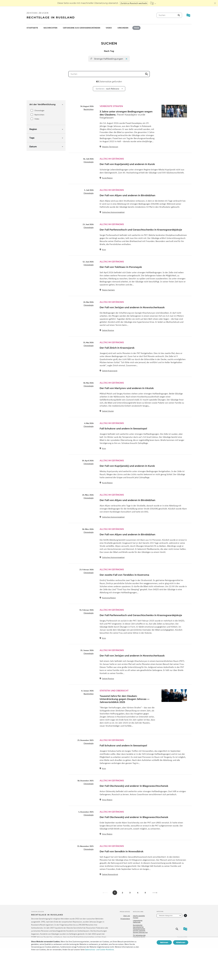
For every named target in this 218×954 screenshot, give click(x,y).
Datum (33, 146)
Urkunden (122, 28)
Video (109, 28)
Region (33, 129)
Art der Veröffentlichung (42, 104)
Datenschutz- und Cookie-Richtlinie (99, 949)
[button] (155, 892)
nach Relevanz (107, 88)
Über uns (126, 916)
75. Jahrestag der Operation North (139, 936)
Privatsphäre (125, 919)
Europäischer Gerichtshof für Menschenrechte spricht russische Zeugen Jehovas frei (140, 928)
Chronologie (39, 110)
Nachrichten (50, 28)
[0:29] (174, 111)
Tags (136, 28)
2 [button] (122, 893)
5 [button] (145, 893)
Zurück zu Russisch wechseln (134, 3)
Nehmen (164, 942)
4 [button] (137, 893)
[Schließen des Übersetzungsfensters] (215, 3)
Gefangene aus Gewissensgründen (81, 28)
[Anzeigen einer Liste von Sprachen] (153, 3)
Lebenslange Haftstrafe (137, 921)
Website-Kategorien (166, 915)
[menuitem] (32, 28)
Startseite (32, 28)
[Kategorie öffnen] (185, 915)
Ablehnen (180, 942)
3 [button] (130, 893)
